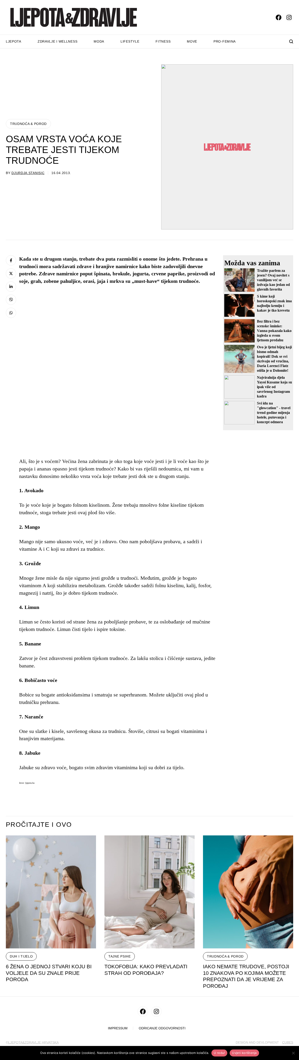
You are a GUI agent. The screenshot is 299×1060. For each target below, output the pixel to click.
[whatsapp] (11, 313)
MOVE (192, 41)
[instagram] (289, 17)
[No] (293, 1053)
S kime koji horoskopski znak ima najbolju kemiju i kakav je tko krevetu (274, 303)
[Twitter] (11, 273)
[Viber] (11, 300)
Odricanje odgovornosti (162, 1028)
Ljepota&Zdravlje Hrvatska (33, 1042)
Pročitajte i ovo (39, 824)
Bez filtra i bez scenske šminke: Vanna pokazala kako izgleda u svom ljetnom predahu (274, 330)
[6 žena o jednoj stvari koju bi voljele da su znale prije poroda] (51, 891)
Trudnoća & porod (28, 124)
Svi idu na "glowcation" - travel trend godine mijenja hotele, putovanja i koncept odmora (273, 412)
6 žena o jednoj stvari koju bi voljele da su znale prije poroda (49, 973)
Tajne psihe (119, 956)
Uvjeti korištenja (244, 1053)
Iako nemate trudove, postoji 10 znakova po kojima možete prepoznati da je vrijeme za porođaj (246, 976)
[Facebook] (11, 260)
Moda (99, 41)
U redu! (219, 1053)
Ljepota (13, 41)
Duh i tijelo (21, 956)
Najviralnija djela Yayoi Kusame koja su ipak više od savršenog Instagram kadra (274, 386)
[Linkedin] (11, 286)
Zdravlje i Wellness (57, 41)
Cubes (287, 1042)
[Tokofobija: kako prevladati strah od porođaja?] (149, 891)
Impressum (118, 1028)
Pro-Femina (225, 41)
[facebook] (278, 17)
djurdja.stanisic (27, 173)
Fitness (163, 41)
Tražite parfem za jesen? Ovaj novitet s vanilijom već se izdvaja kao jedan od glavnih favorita (273, 280)
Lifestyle (130, 41)
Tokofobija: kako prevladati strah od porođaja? (145, 970)
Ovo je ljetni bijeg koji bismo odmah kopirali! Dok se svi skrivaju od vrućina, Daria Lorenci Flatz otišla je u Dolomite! (274, 358)
